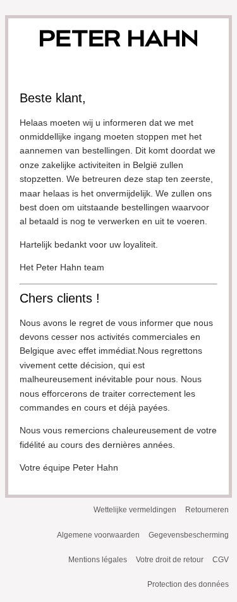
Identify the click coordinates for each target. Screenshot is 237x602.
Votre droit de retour (170, 559)
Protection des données (188, 584)
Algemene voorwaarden (98, 535)
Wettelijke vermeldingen (135, 509)
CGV (220, 559)
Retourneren (207, 509)
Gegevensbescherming (189, 535)
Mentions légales (97, 559)
